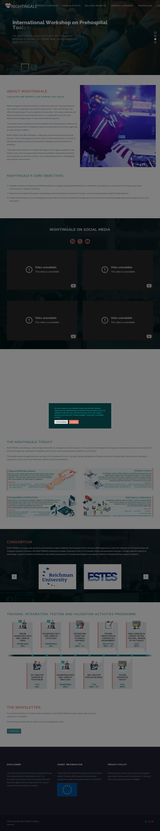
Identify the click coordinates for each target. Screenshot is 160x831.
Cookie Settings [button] (61, 422)
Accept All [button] (74, 422)
